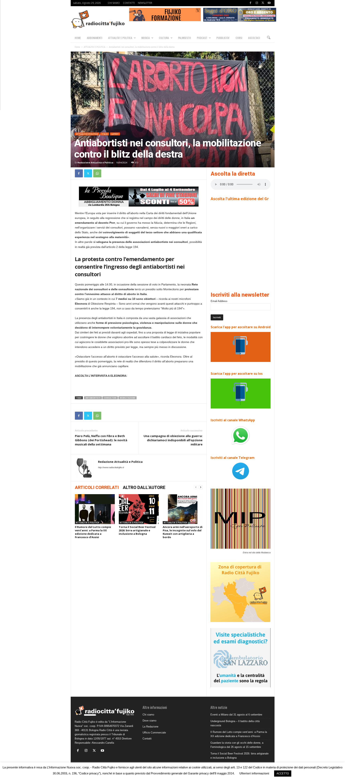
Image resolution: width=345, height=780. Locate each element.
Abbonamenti (94, 38)
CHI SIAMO (114, 3)
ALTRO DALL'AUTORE (144, 487)
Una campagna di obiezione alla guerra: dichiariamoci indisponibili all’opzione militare (173, 440)
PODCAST (202, 38)
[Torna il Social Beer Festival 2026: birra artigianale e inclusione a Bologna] (139, 509)
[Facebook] (250, 3)
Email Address (219, 301)
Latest (115, 134)
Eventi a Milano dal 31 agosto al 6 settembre (236, 714)
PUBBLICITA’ (223, 38)
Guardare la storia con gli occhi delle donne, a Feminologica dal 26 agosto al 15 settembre (236, 744)
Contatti (147, 738)
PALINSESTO (184, 38)
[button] (268, 37)
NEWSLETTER (145, 3)
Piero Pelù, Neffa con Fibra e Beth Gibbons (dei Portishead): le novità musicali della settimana (101, 440)
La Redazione (150, 726)
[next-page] (201, 487)
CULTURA (164, 38)
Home (77, 47)
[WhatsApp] (97, 173)
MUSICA (145, 38)
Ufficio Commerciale (154, 732)
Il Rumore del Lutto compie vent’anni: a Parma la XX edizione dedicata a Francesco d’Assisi (93, 532)
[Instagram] (256, 3)
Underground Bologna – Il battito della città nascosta (235, 723)
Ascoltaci (254, 38)
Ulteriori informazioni (254, 773)
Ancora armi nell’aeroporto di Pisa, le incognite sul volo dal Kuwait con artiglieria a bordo (182, 532)
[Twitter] (263, 3)
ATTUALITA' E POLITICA (94, 47)
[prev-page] (196, 487)
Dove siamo (149, 720)
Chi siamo (148, 714)
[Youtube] (269, 3)
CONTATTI (129, 3)
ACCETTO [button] (283, 773)
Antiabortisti (92, 397)
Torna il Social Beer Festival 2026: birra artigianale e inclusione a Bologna (137, 530)
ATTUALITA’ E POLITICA (120, 38)
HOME (78, 38)
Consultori (110, 397)
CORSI (239, 38)
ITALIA (105, 134)
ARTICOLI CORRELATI (97, 487)
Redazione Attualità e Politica (95, 162)
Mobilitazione (127, 397)
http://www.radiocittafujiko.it (111, 467)
